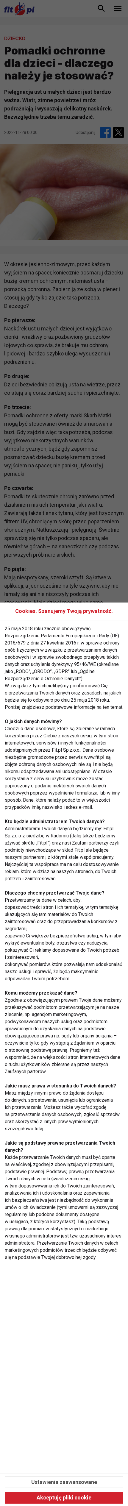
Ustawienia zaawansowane (64, 1482)
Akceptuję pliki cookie (64, 1497)
